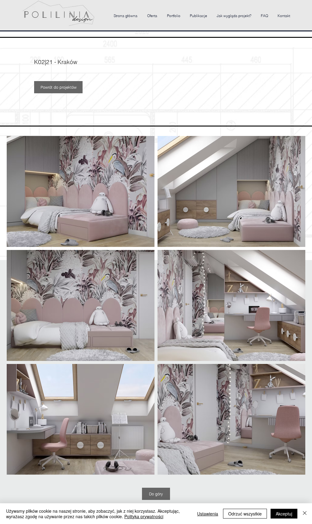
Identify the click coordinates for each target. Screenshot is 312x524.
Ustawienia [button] (207, 514)
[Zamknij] (304, 513)
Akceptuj (284, 514)
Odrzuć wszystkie (245, 514)
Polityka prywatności (143, 516)
